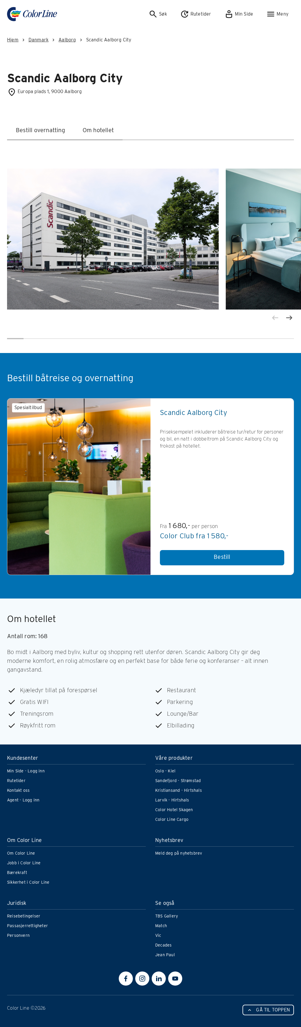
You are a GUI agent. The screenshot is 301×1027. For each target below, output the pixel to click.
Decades (163, 945)
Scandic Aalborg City (193, 412)
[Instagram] (142, 978)
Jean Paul (165, 954)
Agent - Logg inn (23, 800)
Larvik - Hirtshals (172, 800)
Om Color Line (21, 853)
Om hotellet (98, 130)
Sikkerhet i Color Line (28, 882)
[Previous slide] (275, 317)
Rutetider (16, 780)
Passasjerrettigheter (27, 925)
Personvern (18, 935)
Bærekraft (17, 872)
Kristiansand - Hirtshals (178, 790)
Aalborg (67, 40)
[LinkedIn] (159, 978)
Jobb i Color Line (24, 862)
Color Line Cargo (171, 819)
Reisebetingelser (23, 916)
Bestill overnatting (40, 130)
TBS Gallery (166, 916)
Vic (158, 935)
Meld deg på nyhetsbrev (178, 853)
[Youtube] (175, 978)
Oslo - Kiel (165, 771)
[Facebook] (126, 978)
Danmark (39, 40)
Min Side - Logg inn (26, 771)
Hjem (13, 40)
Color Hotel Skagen (174, 809)
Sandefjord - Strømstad (178, 780)
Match (161, 925)
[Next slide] (289, 317)
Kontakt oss (18, 790)
